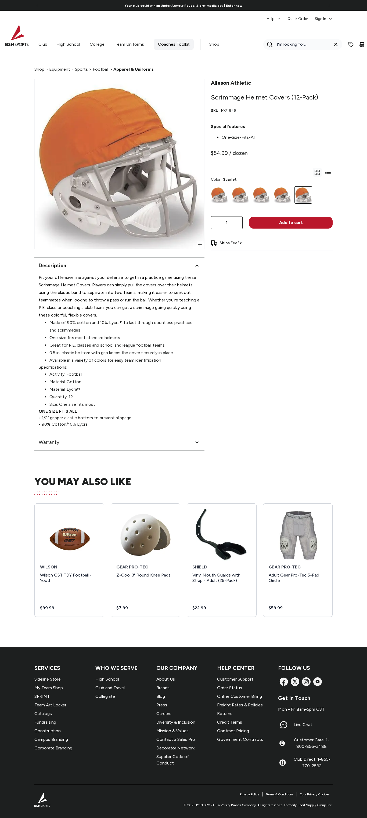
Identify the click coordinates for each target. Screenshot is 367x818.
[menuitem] (274, 16)
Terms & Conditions (279, 794)
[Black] (219, 195)
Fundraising (45, 722)
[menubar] (300, 16)
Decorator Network (175, 748)
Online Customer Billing (239, 696)
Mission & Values (172, 730)
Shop (214, 44)
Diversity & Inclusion (175, 722)
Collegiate (105, 696)
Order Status (229, 687)
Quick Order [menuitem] (297, 18)
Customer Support (235, 679)
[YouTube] (317, 681)
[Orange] (261, 195)
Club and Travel (110, 687)
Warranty (49, 442)
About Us (165, 679)
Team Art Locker (50, 704)
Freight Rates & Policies (240, 704)
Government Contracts (240, 739)
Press (161, 704)
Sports (81, 69)
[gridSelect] (317, 172)
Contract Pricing (233, 730)
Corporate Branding (53, 748)
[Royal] (240, 195)
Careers (163, 713)
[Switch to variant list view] (328, 172)
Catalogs (43, 713)
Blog (160, 696)
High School (68, 44)
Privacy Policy (249, 794)
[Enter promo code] (351, 44)
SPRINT (42, 696)
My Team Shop (48, 687)
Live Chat (303, 724)
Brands (163, 687)
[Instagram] (306, 681)
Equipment (59, 69)
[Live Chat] (283, 724)
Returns (224, 713)
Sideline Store (47, 679)
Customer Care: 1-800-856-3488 (311, 743)
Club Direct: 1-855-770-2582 (312, 762)
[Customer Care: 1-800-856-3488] (282, 743)
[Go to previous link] (37, 5)
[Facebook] (283, 681)
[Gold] (282, 195)
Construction (47, 730)
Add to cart (291, 222)
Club (42, 44)
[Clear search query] (335, 44)
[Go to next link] (329, 5)
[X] (295, 681)
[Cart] (361, 44)
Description (52, 265)
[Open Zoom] (200, 244)
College (97, 44)
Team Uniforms (129, 44)
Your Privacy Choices (314, 794)
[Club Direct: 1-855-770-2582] (282, 762)
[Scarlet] (303, 195)
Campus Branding (51, 739)
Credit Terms (229, 722)
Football (101, 69)
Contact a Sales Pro (175, 739)
